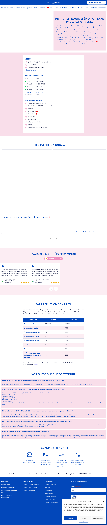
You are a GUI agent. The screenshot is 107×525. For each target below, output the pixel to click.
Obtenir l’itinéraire (30, 70)
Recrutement (102, 8)
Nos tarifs (47, 487)
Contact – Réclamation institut (31, 487)
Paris (32, 474)
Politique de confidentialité (8, 487)
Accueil (3, 474)
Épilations (31, 109)
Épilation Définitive (33, 8)
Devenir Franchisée (91, 8)
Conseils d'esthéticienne (61, 8)
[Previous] (51, 289)
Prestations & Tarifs (7, 8)
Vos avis (80, 8)
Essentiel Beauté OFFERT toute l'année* (40, 106)
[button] (103, 501)
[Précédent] (51, 238)
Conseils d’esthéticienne (51, 502)
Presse (74, 8)
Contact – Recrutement (29, 490)
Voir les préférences (98, 518)
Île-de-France (24, 474)
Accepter (70, 518)
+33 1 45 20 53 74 (34, 65)
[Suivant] (56, 238)
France (16, 474)
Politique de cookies (83, 522)
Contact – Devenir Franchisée (31, 484)
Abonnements (20, 8)
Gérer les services (69, 513)
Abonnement (48, 490)
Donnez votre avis (50, 499)
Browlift (30, 125)
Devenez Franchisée (50, 496)
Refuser (84, 518)
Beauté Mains (32, 117)
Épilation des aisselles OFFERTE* (37, 103)
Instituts (10, 474)
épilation (36, 364)
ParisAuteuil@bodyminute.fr (36, 67)
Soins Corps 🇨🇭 (32, 114)
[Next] (56, 289)
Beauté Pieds (32, 119)
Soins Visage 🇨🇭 (33, 111)
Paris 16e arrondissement (48, 474)
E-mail (76, 486)
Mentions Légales (6, 484)
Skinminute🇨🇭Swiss (46, 8)
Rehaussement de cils (34, 122)
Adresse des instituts (50, 484)
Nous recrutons (49, 493)
